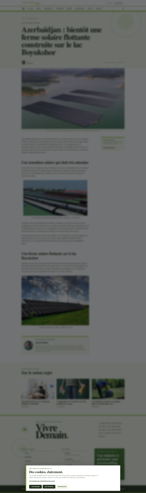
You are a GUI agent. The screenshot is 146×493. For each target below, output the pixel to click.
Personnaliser (62, 486)
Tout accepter (49, 486)
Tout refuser (35, 486)
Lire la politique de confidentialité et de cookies (42, 481)
